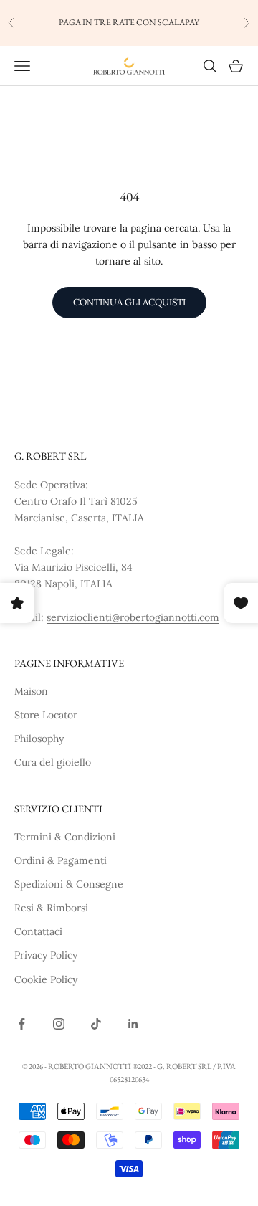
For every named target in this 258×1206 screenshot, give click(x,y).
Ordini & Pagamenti (60, 860)
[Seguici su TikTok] (96, 1024)
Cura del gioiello (52, 762)
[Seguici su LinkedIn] (133, 1024)
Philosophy (39, 738)
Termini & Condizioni (64, 836)
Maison (31, 691)
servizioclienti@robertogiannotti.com (133, 617)
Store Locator (45, 714)
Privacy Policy (45, 955)
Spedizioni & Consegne (68, 884)
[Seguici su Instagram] (59, 1024)
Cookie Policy (45, 979)
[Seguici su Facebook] (21, 1024)
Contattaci (38, 931)
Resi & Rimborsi (51, 907)
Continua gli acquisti (129, 302)
